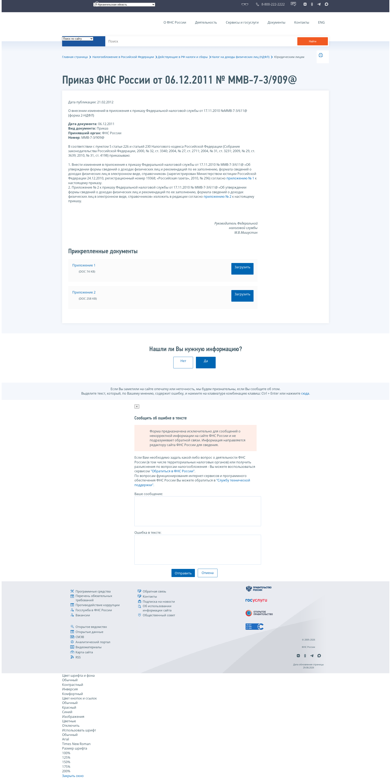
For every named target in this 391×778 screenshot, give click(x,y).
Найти (312, 41)
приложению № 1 (240, 178)
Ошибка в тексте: (147, 532)
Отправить (183, 573)
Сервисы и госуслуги (242, 22)
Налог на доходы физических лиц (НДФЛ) (240, 57)
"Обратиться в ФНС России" (172, 471)
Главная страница (75, 57)
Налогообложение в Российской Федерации (123, 57)
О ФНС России (175, 22)
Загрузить (242, 267)
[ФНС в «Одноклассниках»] (312, 4)
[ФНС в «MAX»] (326, 4)
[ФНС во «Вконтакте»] (305, 4)
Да (206, 361)
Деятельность (206, 22)
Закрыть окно (73, 776)
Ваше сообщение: (148, 494)
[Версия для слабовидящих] (246, 4)
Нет (183, 361)
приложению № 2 (217, 196)
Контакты (301, 22)
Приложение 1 (84, 265)
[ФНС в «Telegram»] (319, 4)
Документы (276, 22)
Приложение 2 (84, 292)
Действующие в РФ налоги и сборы (183, 57)
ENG (321, 22)
